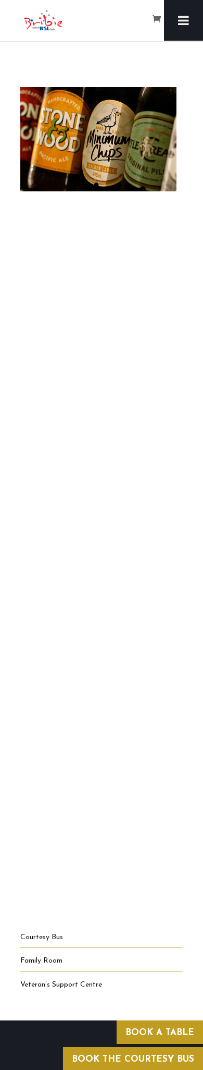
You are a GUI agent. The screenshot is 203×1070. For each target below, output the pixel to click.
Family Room (41, 961)
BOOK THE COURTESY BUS (133, 1059)
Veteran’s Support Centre (61, 985)
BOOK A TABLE (159, 1032)
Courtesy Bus (41, 937)
